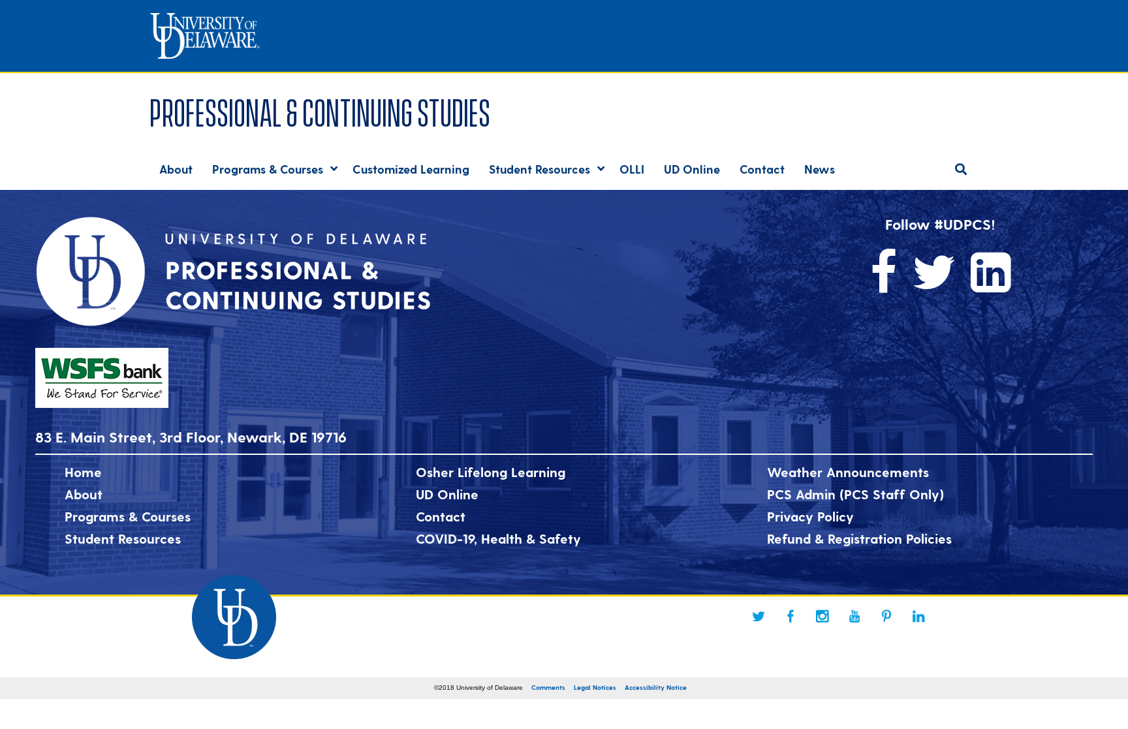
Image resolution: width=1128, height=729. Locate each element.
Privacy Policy (810, 516)
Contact (440, 516)
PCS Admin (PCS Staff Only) (855, 494)
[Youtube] (854, 616)
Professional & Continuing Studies (319, 110)
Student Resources (123, 538)
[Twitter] (758, 616)
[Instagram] (822, 616)
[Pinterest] (886, 616)
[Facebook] (790, 616)
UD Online (447, 494)
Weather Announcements (848, 472)
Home (83, 472)
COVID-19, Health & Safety (498, 538)
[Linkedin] (918, 616)
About (83, 494)
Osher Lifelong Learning (490, 472)
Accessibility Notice (656, 687)
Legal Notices (595, 687)
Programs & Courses (128, 516)
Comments (548, 687)
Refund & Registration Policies (859, 538)
